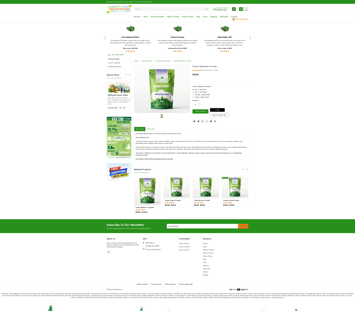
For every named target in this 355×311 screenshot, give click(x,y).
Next (250, 38)
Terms (205, 16)
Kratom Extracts (114, 66)
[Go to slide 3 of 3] (126, 74)
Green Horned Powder (231, 200)
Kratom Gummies (114, 96)
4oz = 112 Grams (201, 92)
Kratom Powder (113, 59)
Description (140, 129)
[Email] (198, 121)
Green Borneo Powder (202, 200)
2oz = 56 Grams (200, 90)
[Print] (202, 121)
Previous (105, 38)
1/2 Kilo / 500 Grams (202, 95)
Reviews (137, 16)
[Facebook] (194, 121)
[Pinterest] (215, 121)
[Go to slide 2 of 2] (243, 169)
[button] (177, 305)
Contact (234, 16)
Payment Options (157, 16)
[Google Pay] (217, 110)
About (145, 16)
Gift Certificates (241, 19)
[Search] (206, 9)
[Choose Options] (142, 190)
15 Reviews (151, 129)
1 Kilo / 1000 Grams (202, 97)
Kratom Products (142, 284)
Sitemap (205, 275)
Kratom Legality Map (186, 284)
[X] (207, 121)
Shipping (213, 16)
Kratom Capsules (114, 63)
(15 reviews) (205, 70)
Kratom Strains (188, 16)
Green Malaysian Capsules (145, 207)
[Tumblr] (108, 252)
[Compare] (152, 190)
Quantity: (195, 100)
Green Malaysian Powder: (202, 86)
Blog (198, 16)
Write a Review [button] (213, 70)
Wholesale (224, 16)
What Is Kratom (173, 16)
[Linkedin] (211, 121)
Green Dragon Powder (173, 200)
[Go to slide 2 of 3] (130, 74)
